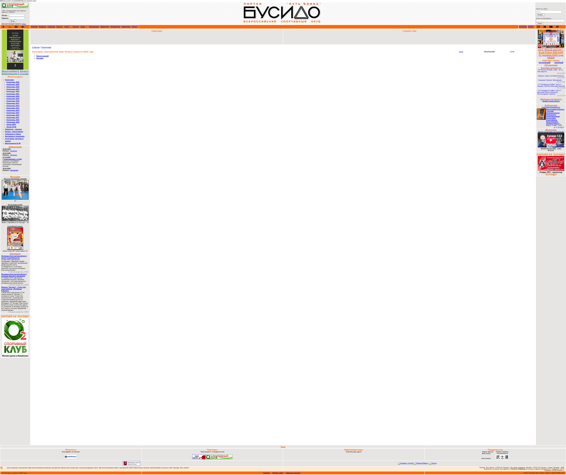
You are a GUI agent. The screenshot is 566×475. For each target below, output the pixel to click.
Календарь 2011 (12, 117)
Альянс (76, 27)
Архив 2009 (11, 124)
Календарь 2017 (12, 103)
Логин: (4, 15)
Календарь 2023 (12, 89)
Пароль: (5, 18)
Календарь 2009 (12, 122)
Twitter (530, 27)
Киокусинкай (42, 56)
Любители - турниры (13, 129)
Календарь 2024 (12, 87)
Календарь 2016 (12, 106)
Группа (59, 27)
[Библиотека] (557, 27)
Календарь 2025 (12, 84)
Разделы (42, 27)
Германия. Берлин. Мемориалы (550, 80)
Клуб (67, 27)
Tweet (461, 52)
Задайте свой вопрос (551, 101)
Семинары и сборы (13, 134)
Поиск (134, 27)
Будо (83, 27)
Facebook (523, 27)
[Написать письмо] (16, 27)
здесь (24, 24)
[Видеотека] (551, 27)
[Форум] (22, 27)
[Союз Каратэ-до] (198, 459)
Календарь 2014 (12, 110)
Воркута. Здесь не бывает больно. (551, 76)
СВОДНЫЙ (558, 63)
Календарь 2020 (12, 96)
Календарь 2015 (12, 108)
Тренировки (94, 27)
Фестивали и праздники (14, 136)
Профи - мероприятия (14, 131)
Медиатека (105, 27)
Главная (34, 27)
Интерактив (115, 27)
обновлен (13, 151)
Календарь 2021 (12, 94)
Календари (9, 80)
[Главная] (3, 27)
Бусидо (39, 58)
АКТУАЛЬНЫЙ (544, 63)
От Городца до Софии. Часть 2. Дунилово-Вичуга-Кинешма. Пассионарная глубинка (549, 92)
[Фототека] (544, 27)
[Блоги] (538, 27)
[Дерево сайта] (10, 27)
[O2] (15, 7)
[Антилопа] (70, 458)
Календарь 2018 (12, 101)
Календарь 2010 (12, 120)
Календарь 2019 (12, 99)
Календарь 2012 (12, 115)
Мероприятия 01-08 (12, 143)
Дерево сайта (277, 473)
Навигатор (126, 27)
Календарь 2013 (12, 113)
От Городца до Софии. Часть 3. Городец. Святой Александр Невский (551, 85)
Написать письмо (293, 473)
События (51, 27)
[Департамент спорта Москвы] (131, 465)
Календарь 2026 (12, 82)
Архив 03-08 (11, 127)
